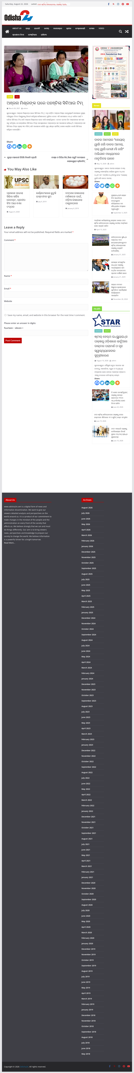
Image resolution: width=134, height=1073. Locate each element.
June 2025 (86, 585)
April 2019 (86, 993)
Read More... (9, 543)
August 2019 (87, 971)
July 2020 (86, 910)
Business (98, 134)
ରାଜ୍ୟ (28, 28)
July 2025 (86, 579)
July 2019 (86, 976)
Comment (10, 240)
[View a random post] (127, 31)
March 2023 (87, 734)
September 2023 (89, 701)
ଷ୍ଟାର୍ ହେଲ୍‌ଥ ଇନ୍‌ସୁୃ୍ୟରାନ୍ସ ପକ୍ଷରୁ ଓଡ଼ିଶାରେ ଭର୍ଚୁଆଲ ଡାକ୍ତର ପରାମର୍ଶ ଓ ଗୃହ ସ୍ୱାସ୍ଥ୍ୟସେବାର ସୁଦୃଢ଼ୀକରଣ (110, 345)
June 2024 (86, 651)
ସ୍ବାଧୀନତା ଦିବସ (18, 34)
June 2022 (86, 783)
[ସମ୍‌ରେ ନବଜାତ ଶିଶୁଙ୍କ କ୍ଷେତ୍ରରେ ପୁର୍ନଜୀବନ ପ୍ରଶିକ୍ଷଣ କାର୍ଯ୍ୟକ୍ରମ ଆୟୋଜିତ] (100, 291)
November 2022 (89, 756)
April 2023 (86, 728)
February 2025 (88, 607)
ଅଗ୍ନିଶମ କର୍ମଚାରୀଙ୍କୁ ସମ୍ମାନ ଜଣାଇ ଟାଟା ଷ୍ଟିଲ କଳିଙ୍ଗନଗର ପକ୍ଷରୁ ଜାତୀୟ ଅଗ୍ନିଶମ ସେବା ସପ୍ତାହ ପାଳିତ (110, 223)
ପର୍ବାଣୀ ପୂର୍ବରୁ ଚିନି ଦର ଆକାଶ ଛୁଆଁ (50, 4)
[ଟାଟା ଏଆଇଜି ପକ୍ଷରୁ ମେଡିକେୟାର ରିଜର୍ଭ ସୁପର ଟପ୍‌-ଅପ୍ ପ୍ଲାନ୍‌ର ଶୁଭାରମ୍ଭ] (100, 435)
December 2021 (88, 816)
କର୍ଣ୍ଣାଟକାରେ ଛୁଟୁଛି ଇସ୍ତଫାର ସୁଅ (46, 194)
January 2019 (87, 1009)
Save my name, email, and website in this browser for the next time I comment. (46, 315)
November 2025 (89, 557)
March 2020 (87, 932)
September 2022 (89, 767)
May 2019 (86, 987)
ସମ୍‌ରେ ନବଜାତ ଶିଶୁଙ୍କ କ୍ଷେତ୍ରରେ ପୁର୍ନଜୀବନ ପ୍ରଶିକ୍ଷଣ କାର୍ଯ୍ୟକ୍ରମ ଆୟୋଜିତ (119, 290)
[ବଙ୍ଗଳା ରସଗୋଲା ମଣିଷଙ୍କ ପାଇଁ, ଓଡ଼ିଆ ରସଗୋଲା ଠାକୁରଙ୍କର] (75, 177)
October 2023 (88, 695)
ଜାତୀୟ (46, 28)
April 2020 (86, 927)
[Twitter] (14, 146)
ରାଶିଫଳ (44, 34)
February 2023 (88, 739)
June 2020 (86, 916)
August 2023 (87, 706)
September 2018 (89, 1031)
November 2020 (89, 888)
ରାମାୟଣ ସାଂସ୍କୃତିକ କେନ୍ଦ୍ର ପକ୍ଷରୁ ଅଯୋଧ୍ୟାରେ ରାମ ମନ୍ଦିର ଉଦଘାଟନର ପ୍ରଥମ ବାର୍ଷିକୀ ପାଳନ (119, 267)
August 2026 (87, 507)
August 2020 (87, 905)
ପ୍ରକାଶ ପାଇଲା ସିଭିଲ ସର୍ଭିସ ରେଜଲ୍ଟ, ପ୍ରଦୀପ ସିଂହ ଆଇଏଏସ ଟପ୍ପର (16, 199)
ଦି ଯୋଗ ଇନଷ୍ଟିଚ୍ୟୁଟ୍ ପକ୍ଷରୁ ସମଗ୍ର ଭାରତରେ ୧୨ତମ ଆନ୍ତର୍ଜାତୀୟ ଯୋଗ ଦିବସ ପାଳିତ (119, 397)
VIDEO (101, 28)
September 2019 (89, 965)
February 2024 (88, 673)
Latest (10, 97)
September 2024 (89, 634)
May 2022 (86, 789)
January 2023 (87, 745)
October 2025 (88, 563)
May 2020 (86, 921)
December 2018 (88, 1015)
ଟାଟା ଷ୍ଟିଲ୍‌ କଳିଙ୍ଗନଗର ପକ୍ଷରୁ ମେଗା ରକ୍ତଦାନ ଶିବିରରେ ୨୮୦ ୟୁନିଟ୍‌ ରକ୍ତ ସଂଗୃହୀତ (111, 415)
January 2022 (87, 811)
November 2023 (89, 689)
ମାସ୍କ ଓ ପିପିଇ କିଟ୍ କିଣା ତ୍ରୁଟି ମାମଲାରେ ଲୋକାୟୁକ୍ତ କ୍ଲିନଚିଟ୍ (68, 159)
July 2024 (86, 645)
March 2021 (87, 866)
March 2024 (87, 667)
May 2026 (86, 524)
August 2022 (87, 772)
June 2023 (86, 717)
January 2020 (87, 943)
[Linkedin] (19, 146)
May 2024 (86, 656)
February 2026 (88, 540)
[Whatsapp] (24, 146)
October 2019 (88, 960)
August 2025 (87, 574)
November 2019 (89, 954)
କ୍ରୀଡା (68, 28)
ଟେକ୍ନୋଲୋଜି (80, 28)
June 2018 (86, 1048)
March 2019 (87, 998)
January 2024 (87, 678)
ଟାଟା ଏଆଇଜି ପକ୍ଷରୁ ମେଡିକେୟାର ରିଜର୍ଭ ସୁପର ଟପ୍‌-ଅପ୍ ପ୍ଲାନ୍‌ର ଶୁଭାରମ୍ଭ (119, 432)
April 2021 (86, 860)
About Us (16, 28)
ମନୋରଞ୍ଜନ (57, 28)
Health (107, 134)
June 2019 (86, 982)
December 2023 (88, 684)
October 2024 (88, 629)
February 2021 (88, 872)
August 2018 (87, 1037)
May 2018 (86, 1054)
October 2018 (88, 1026)
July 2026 (86, 513)
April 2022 (86, 794)
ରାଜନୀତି (37, 28)
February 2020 (88, 938)
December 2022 (88, 750)
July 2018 (86, 1042)
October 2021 (88, 827)
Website (8, 301)
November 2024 (89, 623)
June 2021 (86, 849)
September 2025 (89, 568)
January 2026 (87, 546)
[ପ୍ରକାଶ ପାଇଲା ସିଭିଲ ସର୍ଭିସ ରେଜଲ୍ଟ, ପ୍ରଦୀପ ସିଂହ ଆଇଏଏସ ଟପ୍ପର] (16, 177)
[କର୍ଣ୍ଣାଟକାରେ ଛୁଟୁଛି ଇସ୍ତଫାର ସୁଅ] (46, 177)
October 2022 (88, 761)
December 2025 (88, 552)
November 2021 (89, 822)
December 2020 (88, 883)
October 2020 (88, 894)
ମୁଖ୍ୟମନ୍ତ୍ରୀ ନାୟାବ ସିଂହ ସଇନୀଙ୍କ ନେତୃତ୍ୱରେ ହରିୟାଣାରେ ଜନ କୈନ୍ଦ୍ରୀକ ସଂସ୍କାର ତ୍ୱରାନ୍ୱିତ (118, 202)
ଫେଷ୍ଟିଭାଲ (32, 34)
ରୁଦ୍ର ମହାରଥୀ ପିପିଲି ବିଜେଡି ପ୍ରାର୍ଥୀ (21, 157)
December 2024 (88, 618)
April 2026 (86, 529)
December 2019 (88, 949)
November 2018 (89, 1021)
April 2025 (86, 596)
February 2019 (88, 1004)
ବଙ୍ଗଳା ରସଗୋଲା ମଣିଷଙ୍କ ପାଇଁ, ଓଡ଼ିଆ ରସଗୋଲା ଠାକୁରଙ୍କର (74, 198)
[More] (29, 146)
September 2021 (89, 833)
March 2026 (87, 535)
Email (7, 288)
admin (25, 108)
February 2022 (88, 805)
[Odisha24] (7, 31)
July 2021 (86, 844)
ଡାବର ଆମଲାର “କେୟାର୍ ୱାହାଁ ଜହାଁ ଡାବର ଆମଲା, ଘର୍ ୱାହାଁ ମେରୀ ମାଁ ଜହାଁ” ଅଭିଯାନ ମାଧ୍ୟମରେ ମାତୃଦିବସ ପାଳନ (109, 148)
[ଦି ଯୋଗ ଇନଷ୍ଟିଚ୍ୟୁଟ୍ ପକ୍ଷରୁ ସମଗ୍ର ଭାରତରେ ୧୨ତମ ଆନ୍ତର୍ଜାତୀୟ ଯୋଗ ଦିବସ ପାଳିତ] (100, 399)
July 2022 (86, 778)
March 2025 (87, 601)
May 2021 (86, 855)
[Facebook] (9, 146)
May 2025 (86, 590)
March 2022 (87, 800)
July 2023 (86, 711)
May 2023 (86, 723)
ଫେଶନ (91, 28)
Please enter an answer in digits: (20, 323)
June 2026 (86, 518)
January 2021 (87, 877)
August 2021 (87, 838)
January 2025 (87, 612)
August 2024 (87, 640)
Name (8, 275)
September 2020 (89, 899)
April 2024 (86, 662)
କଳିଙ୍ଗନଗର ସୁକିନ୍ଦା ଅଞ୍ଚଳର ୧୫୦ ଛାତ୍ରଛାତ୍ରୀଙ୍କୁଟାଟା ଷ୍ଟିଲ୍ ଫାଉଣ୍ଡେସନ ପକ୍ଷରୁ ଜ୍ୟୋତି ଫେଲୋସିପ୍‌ (119, 244)
